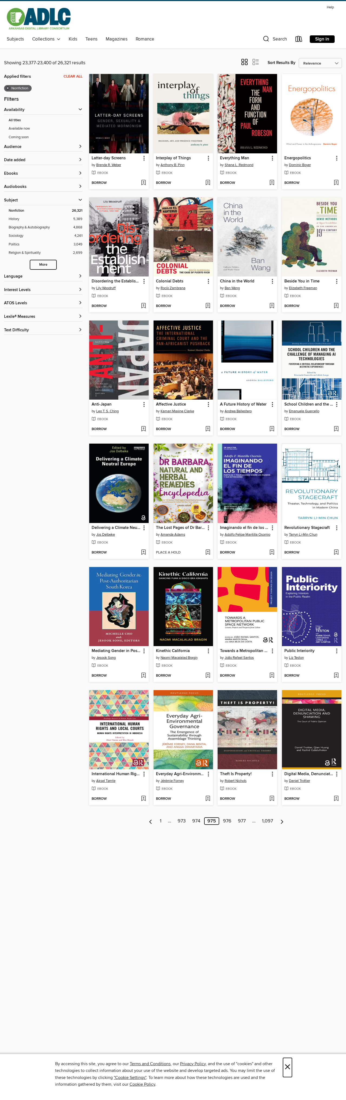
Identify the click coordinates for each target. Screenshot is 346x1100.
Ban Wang (232, 288)
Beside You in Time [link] (302, 281)
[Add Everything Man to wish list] (271, 183)
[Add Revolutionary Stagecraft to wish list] (336, 552)
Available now (19, 128)
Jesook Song (106, 658)
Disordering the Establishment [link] (116, 281)
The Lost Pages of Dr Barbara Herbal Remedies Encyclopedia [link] (180, 527)
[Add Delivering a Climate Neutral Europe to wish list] (143, 552)
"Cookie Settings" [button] (130, 1077)
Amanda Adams (173, 534)
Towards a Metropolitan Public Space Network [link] (245, 651)
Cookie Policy (142, 1084)
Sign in (322, 39)
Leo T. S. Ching (107, 411)
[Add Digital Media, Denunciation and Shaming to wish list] (336, 798)
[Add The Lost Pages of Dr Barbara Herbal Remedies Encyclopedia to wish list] (207, 552)
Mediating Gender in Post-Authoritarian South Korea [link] (116, 651)
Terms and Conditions (150, 1064)
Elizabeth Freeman (303, 288)
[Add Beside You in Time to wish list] (336, 306)
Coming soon (19, 137)
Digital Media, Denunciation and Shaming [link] (309, 774)
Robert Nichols (236, 781)
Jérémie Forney (172, 781)
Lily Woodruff (106, 288)
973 (182, 821)
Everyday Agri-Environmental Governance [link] (180, 774)
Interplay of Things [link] (173, 158)
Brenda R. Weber (108, 165)
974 (196, 821)
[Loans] (299, 40)
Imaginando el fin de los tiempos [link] (245, 527)
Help (330, 7)
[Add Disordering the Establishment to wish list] (143, 306)
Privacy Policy (193, 1064)
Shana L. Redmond (239, 165)
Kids (73, 39)
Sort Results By (281, 62)
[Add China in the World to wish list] (271, 306)
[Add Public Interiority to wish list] (336, 675)
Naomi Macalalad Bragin (179, 658)
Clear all (73, 76)
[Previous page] (150, 821)
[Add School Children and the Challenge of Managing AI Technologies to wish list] (336, 429)
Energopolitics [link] (297, 158)
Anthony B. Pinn (173, 165)
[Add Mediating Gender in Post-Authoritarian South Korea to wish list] (143, 675)
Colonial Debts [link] (169, 281)
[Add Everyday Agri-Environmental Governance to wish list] (207, 798)
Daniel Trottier (299, 781)
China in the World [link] (237, 281)
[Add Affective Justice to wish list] (207, 429)
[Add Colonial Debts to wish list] (207, 306)
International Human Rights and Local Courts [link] (116, 774)
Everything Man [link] (234, 158)
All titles (15, 120)
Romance (145, 39)
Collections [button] (44, 39)
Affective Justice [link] (171, 404)
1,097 (267, 821)
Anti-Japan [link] (102, 404)
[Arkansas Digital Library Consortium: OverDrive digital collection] (39, 19)
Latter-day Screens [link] (109, 158)
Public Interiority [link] (299, 651)
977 (242, 821)
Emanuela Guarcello (304, 411)
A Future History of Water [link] (243, 404)
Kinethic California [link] (173, 651)
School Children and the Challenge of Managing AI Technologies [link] (309, 404)
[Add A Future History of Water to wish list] (271, 429)
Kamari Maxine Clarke (177, 411)
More (43, 264)
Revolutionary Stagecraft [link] (307, 527)
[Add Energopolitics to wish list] (336, 183)
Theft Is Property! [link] (236, 774)
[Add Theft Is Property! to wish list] (271, 798)
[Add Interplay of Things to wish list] (207, 183)
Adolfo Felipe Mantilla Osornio (247, 534)
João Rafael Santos (239, 658)
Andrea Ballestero (238, 411)
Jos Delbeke (105, 534)
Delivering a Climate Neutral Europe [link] (116, 527)
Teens (91, 39)
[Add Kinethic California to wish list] (207, 675)
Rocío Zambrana (173, 288)
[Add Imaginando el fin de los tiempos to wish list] (271, 552)
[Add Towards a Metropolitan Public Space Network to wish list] (271, 675)
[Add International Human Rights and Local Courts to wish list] (143, 798)
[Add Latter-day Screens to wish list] (143, 183)
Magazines (117, 39)
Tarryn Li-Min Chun (303, 534)
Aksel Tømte (105, 781)
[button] (274, 40)
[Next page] (282, 821)
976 (227, 821)
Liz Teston (296, 658)
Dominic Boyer (300, 165)
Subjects (15, 39)
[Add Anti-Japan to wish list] (143, 429)
